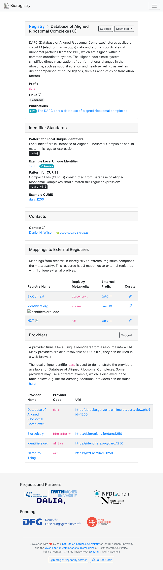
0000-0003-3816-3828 (74, 232)
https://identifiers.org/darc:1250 (99, 443)
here (32, 384)
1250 (32, 166)
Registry (37, 26)
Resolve (48, 166)
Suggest (105, 28)
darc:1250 (36, 199)
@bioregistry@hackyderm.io (68, 559)
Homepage (36, 99)
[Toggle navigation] (154, 6)
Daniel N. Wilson (41, 232)
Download (123, 28)
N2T (30, 320)
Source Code (103, 559)
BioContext (35, 296)
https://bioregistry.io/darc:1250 (98, 434)
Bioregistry (19, 5)
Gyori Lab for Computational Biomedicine (69, 547)
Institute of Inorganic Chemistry (81, 543)
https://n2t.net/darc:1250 (94, 453)
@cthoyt (95, 551)
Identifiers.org (37, 306)
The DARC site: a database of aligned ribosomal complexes (82, 111)
